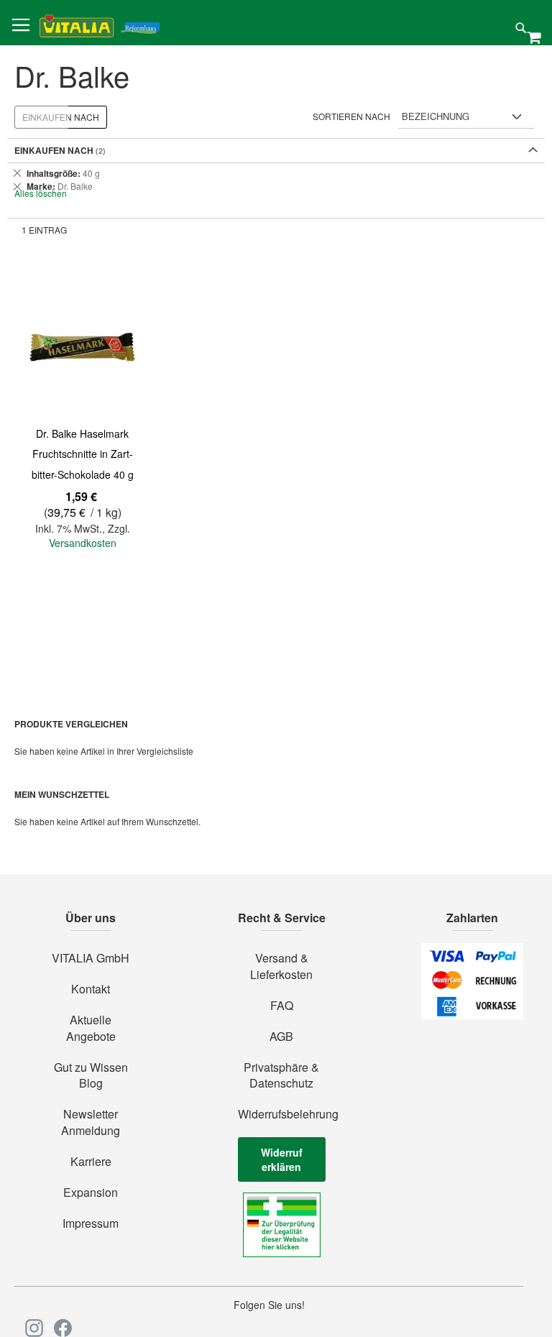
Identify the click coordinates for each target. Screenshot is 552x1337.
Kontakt (90, 989)
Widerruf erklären (282, 1159)
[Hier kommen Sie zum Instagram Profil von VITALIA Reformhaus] (34, 1328)
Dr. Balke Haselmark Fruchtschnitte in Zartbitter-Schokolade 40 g (83, 454)
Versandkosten (82, 543)
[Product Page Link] (82, 348)
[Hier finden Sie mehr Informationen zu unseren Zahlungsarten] (472, 1015)
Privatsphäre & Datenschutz (281, 1076)
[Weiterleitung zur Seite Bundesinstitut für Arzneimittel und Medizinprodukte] (282, 1253)
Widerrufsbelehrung (282, 1114)
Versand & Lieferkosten (281, 966)
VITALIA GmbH (90, 958)
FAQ (281, 1006)
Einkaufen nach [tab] (60, 117)
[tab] (276, 179)
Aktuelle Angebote (91, 1028)
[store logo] (100, 23)
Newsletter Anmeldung (90, 1122)
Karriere (90, 1162)
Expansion (90, 1192)
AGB (281, 1036)
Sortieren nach (351, 116)
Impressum (91, 1223)
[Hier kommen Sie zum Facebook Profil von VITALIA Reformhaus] (63, 1328)
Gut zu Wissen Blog (91, 1076)
